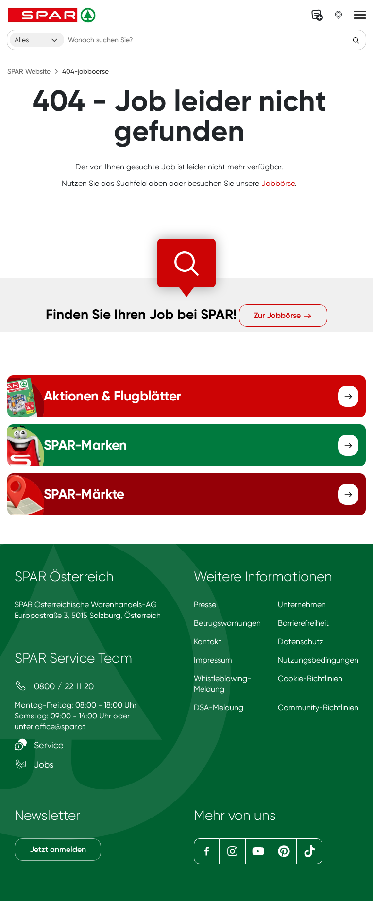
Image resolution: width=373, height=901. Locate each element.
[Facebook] (207, 851)
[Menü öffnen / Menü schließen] (360, 15)
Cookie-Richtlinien (310, 678)
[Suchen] (356, 40)
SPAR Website (29, 71)
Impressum (213, 660)
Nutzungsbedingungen (318, 660)
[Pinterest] (284, 851)
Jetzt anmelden (58, 849)
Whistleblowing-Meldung (222, 684)
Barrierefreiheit (303, 623)
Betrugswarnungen (227, 623)
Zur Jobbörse (278, 315)
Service (48, 745)
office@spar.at (60, 726)
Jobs (42, 764)
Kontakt (207, 641)
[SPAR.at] (53, 15)
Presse (205, 604)
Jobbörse (278, 183)
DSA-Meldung (218, 707)
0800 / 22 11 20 (63, 686)
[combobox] (37, 40)
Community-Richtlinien (318, 707)
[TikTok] (309, 851)
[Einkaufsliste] (317, 15)
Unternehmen (302, 604)
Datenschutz (300, 641)
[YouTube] (258, 851)
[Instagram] (232, 851)
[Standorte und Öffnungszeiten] (338, 15)
